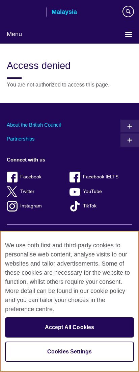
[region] (69, 301)
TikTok (89, 205)
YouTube (92, 191)
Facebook (30, 176)
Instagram (31, 205)
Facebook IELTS (100, 176)
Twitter (27, 191)
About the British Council (34, 125)
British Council (24, 12)
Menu (14, 34)
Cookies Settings (69, 351)
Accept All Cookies (69, 327)
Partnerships (21, 139)
